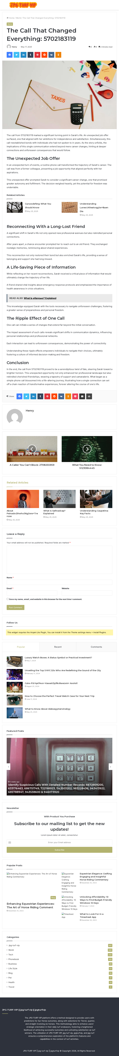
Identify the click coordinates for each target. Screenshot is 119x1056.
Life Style (12, 968)
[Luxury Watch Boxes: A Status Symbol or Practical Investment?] (15, 661)
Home (11, 18)
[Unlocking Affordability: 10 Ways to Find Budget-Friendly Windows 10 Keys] (70, 903)
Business (12, 964)
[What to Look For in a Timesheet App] (70, 918)
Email (10, 588)
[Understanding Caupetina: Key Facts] (96, 499)
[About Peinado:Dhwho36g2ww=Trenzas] (23, 499)
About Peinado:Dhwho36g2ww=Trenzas (22, 513)
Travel (11, 987)
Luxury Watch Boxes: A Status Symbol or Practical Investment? (58, 657)
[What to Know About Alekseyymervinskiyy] (15, 713)
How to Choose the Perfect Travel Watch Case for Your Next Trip (59, 696)
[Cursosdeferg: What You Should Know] (15, 207)
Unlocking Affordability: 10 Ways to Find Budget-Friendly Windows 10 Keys (96, 900)
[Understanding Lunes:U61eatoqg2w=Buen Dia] (70, 207)
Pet (10, 978)
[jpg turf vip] (23, 5)
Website (65, 588)
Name (10, 577)
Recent (58, 646)
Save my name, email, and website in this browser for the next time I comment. (45, 599)
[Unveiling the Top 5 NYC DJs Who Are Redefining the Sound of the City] (15, 674)
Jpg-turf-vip (14, 945)
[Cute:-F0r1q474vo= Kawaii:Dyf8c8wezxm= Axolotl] (15, 687)
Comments (96, 646)
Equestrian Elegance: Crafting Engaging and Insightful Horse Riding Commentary (96, 876)
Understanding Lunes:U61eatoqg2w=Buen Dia (94, 208)
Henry (14, 47)
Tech (10, 954)
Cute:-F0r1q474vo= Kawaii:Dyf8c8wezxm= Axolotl (51, 683)
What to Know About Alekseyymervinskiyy (47, 709)
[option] (59, 766)
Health (11, 982)
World (18, 18)
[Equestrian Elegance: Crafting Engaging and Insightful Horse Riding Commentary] (70, 882)
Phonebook (13, 959)
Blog (10, 973)
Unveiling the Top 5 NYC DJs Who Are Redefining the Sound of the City (63, 670)
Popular (21, 646)
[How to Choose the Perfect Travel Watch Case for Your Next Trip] (15, 700)
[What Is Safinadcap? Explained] (59, 499)
